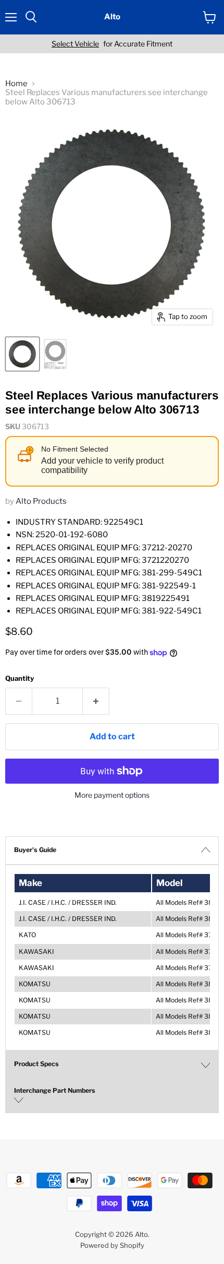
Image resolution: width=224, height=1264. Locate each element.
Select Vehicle (75, 44)
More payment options (112, 795)
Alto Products (41, 501)
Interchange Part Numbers (54, 1090)
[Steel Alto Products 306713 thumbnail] (22, 354)
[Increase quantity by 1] (96, 701)
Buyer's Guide (35, 850)
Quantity (19, 678)
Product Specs (36, 1064)
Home (16, 83)
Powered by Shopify (112, 1245)
